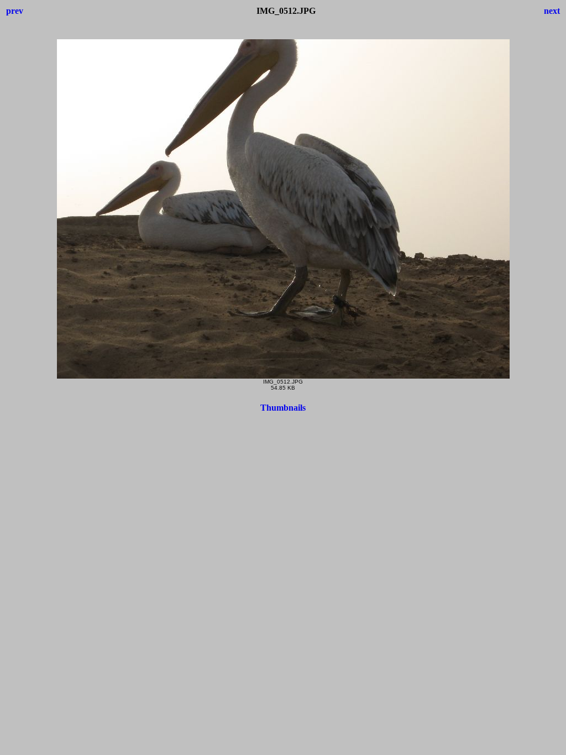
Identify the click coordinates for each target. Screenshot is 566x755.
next (552, 10)
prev (14, 10)
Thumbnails (283, 407)
